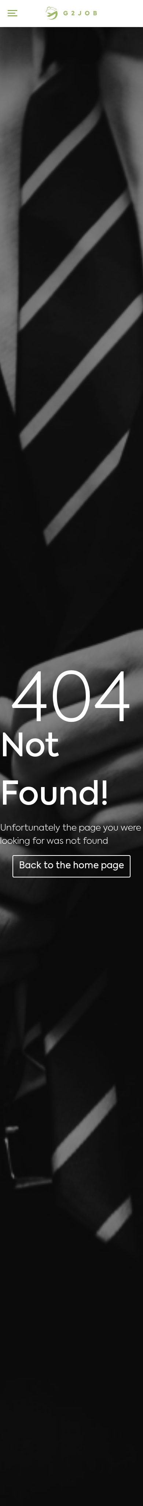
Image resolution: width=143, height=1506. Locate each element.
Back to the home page (71, 866)
